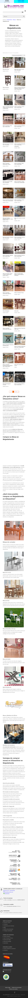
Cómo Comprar (7, 936)
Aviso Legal (7, 987)
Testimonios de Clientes (9, 925)
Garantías (6, 943)
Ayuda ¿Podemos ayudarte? (10, 948)
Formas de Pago (7, 939)
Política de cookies (13, 989)
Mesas (14, 19)
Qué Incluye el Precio (8, 938)
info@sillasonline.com (9, 892)
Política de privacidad (8, 929)
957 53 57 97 (7, 890)
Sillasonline (9, 19)
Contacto (6, 924)
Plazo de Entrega (7, 941)
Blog (5, 927)
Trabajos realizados (8, 930)
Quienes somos (7, 922)
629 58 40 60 (12, 890)
